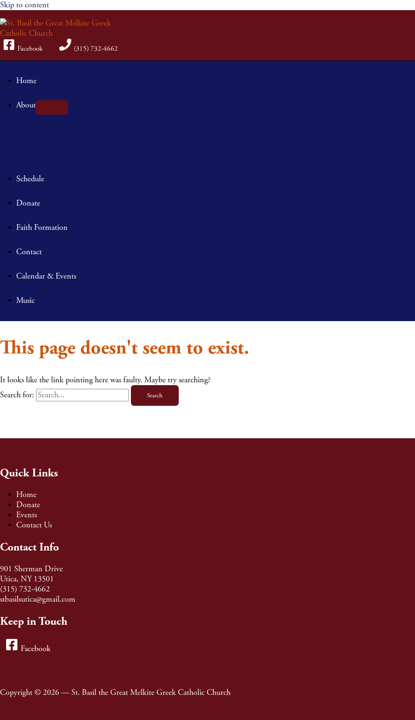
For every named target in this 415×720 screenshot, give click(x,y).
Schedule (30, 179)
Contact (29, 252)
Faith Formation (42, 228)
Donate (28, 203)
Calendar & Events (46, 276)
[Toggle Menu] (52, 107)
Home (26, 81)
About (26, 105)
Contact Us (34, 525)
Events (26, 515)
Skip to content (24, 5)
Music (25, 301)
